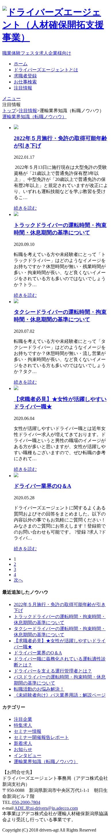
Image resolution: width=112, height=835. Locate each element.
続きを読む (25, 208)
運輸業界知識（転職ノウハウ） (34, 116)
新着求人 (23, 743)
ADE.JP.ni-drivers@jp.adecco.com (46, 808)
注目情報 (28, 110)
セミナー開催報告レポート (41, 737)
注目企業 (23, 719)
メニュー (11, 98)
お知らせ (23, 749)
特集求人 (23, 725)
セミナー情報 (27, 731)
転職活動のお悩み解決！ (39, 689)
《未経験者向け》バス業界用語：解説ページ (60, 695)
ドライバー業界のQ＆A (42, 486)
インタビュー (27, 755)
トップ (9, 110)
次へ (18, 580)
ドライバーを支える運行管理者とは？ (53, 670)
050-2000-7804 (26, 802)
